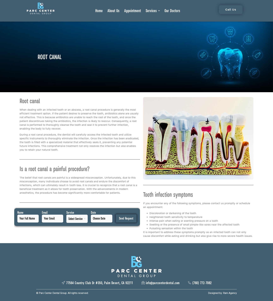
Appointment (132, 10)
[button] (152, 11)
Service (70, 212)
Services (151, 10)
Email (45, 212)
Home (99, 10)
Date (93, 212)
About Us (113, 10)
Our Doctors (172, 10)
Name (20, 212)
